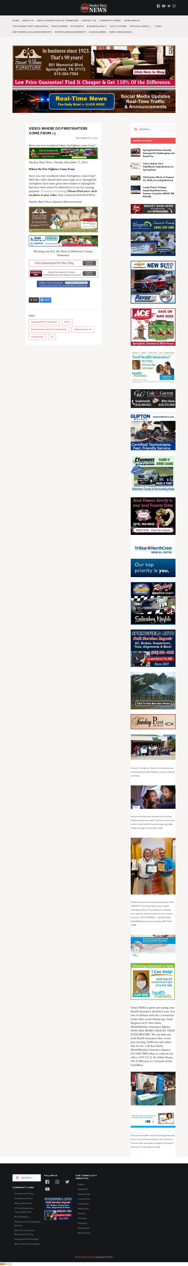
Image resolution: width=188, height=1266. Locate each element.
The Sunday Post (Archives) (30, 26)
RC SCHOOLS (22, 1217)
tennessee (37, 337)
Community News (110, 20)
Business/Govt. (97, 26)
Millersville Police (23, 1203)
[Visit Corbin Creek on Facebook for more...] (63, 158)
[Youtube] (163, 6)
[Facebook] (158, 6)
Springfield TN (83, 329)
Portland (82, 1218)
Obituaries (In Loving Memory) (32, 32)
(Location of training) (54, 191)
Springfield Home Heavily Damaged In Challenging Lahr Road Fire (159, 153)
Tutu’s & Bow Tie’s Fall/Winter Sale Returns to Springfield (158, 166)
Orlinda (81, 1213)
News (67, 322)
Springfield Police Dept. (27, 1239)
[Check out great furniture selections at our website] (63, 219)
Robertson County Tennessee (49, 329)
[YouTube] (47, 1189)
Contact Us (89, 20)
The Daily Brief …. (141, 26)
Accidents (77, 26)
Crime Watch (132, 20)
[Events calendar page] (63, 263)
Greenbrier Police (24, 1198)
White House (84, 1233)
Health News (59, 26)
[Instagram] (174, 6)
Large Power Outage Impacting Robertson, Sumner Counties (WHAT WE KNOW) (158, 192)
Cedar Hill (83, 1189)
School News (97, 32)
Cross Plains (84, 1199)
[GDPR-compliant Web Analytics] (6, 1264)
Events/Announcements (70, 32)
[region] (153, 209)
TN (52, 337)
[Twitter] (169, 6)
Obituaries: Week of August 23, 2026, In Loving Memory (158, 179)
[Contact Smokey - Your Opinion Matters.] (63, 273)
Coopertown (84, 1194)
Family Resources (120, 32)
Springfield (83, 1228)
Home (15, 20)
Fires (158, 26)
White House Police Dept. (28, 1244)
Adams (81, 1184)
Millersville (83, 1208)
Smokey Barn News (84, 1257)
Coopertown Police (24, 1193)
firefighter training (44, 322)
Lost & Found (118, 26)
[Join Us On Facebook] (63, 284)
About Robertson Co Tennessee (58, 20)
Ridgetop (82, 1223)
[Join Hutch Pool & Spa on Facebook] (63, 240)
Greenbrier (83, 1204)
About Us (28, 20)
